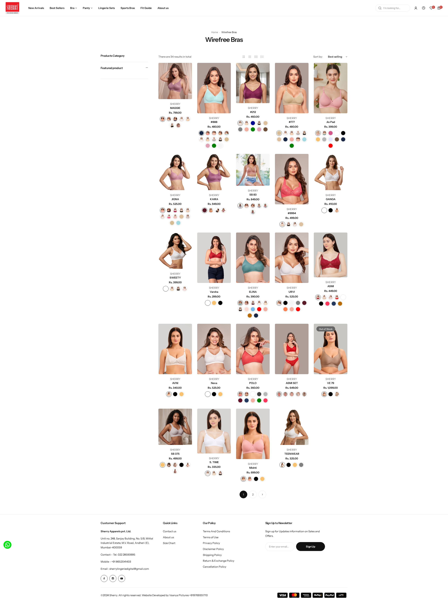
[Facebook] (104, 578)
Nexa (214, 383)
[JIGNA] (175, 172)
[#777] (292, 88)
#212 (253, 112)
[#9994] (292, 179)
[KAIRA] (214, 172)
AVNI (175, 383)
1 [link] (243, 494)
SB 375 (175, 453)
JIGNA (175, 199)
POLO (253, 383)
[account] (416, 8)
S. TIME (214, 462)
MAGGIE (175, 108)
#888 (214, 122)
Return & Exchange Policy (218, 560)
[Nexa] (214, 349)
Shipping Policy (212, 555)
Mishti (253, 467)
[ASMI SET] (292, 349)
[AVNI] (175, 349)
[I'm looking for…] (380, 8)
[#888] (214, 88)
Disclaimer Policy (213, 549)
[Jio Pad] (330, 88)
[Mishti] (253, 434)
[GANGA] (330, 172)
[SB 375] (175, 427)
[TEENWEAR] (292, 427)
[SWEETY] (175, 251)
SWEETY (175, 277)
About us (168, 537)
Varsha (214, 291)
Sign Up (310, 546)
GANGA (330, 199)
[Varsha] (214, 258)
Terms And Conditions (216, 531)
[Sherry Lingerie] (12, 8)
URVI (292, 291)
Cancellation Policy (214, 566)
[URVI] (292, 258)
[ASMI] (330, 255)
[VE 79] (330, 349)
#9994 (292, 213)
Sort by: (318, 56)
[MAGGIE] (175, 81)
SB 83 (253, 194)
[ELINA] (253, 258)
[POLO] (253, 349)
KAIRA (214, 199)
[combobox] (392, 8)
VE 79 (330, 383)
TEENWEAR (291, 453)
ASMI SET (292, 383)
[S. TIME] (214, 431)
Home (214, 32)
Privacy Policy (211, 543)
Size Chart (169, 543)
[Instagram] (112, 578)
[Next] (262, 494)
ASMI (330, 286)
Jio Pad (330, 122)
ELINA (253, 291)
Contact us (169, 531)
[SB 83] (253, 170)
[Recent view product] (423, 8)
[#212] (253, 83)
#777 (292, 122)
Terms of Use (210, 537)
